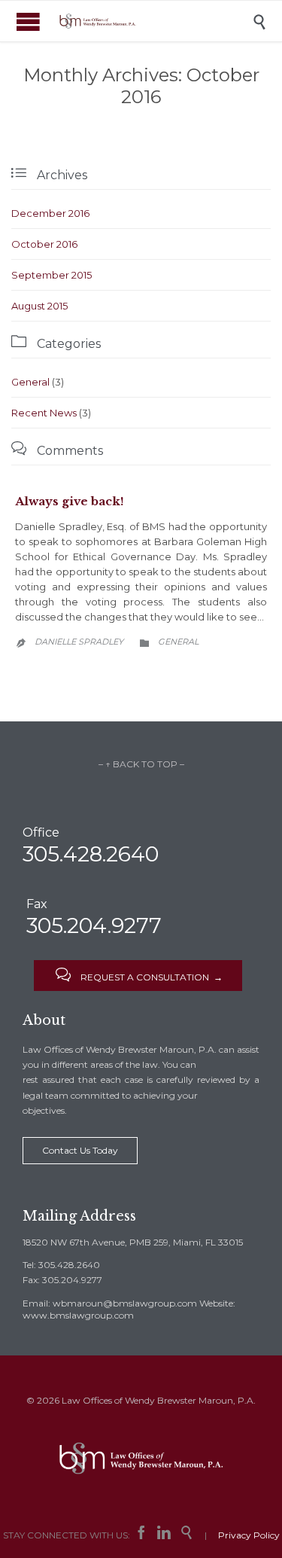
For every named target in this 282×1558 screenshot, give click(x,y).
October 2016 (44, 244)
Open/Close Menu (28, 21)
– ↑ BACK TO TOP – (141, 764)
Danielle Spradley (79, 641)
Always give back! (69, 501)
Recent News (44, 413)
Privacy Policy (249, 1535)
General (30, 382)
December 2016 (50, 213)
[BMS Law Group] (152, 21)
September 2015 (51, 275)
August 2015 (39, 306)
